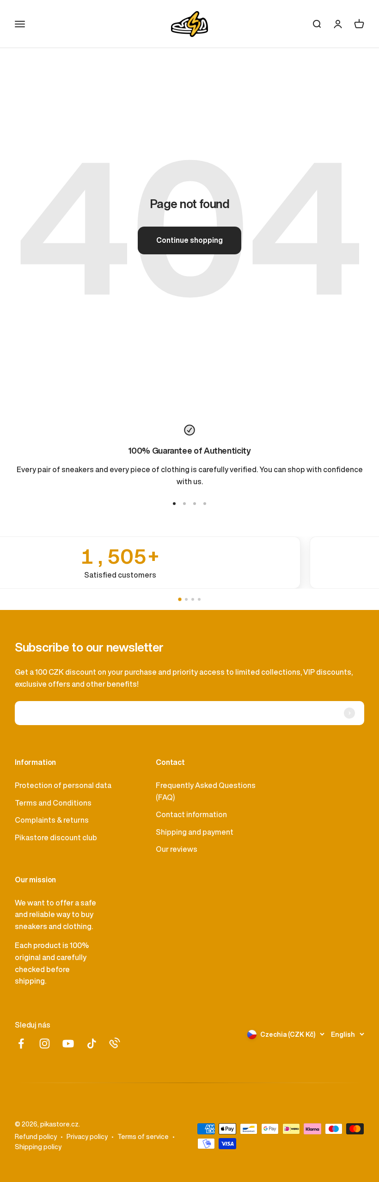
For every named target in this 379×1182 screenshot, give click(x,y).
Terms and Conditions (53, 802)
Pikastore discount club (56, 837)
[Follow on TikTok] (92, 1043)
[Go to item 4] (204, 503)
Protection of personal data (63, 785)
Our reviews (176, 849)
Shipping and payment (194, 832)
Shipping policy (38, 1147)
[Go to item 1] (174, 503)
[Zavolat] (114, 1042)
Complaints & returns (52, 820)
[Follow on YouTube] (68, 1043)
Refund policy (36, 1136)
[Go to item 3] (194, 503)
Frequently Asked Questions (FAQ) (206, 791)
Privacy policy (87, 1136)
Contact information (191, 814)
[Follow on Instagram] (44, 1043)
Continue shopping (189, 240)
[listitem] (189, 562)
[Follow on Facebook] (21, 1043)
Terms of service (143, 1136)
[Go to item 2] (184, 503)
